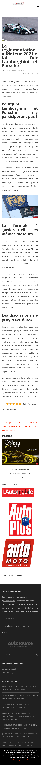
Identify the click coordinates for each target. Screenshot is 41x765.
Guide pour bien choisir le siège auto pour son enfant (11, 426)
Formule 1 (34, 74)
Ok (20, 761)
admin (7, 71)
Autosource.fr (9, 600)
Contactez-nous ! (9, 669)
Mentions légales (9, 672)
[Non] (38, 756)
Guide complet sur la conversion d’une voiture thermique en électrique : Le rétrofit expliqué (18, 746)
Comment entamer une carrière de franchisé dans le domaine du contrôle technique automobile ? (18, 716)
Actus (27, 74)
